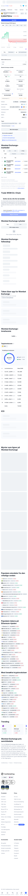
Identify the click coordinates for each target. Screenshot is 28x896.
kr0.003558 (11, 658)
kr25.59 (12, 695)
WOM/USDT (18, 168)
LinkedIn (16, 858)
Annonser (3, 799)
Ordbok (3, 853)
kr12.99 (9, 682)
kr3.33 (9, 639)
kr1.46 (9, 701)
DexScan (3, 814)
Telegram (16, 848)
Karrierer (16, 824)
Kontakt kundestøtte (6, 848)
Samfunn (16, 845)
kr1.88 (9, 699)
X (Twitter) (16, 843)
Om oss (16, 796)
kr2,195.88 (10, 716)
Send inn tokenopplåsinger (9, 137)
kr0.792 (10, 708)
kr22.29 (10, 656)
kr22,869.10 (11, 626)
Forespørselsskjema (6, 845)
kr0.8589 (8, 690)
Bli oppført (3, 843)
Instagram (16, 850)
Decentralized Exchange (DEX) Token (9, 123)
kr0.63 (8, 650)
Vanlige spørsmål (5, 850)
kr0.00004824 (11, 630)
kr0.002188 (12, 667)
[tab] (16, 52)
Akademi (3, 796)
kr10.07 (10, 645)
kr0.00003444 (11, 648)
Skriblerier (3, 832)
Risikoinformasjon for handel (13, 211)
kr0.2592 (9, 712)
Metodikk (16, 819)
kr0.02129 (13, 663)
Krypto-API (3, 811)
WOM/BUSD (18, 165)
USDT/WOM (17, 161)
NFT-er (2, 824)
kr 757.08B (6, 5)
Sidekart (3, 834)
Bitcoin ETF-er (4, 809)
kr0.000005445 (11, 661)
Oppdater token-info (8, 135)
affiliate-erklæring (21, 188)
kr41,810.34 (11, 635)
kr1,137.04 (10, 641)
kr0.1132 (11, 677)
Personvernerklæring (19, 801)
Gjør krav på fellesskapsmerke (10, 140)
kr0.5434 (13, 643)
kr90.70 (11, 628)
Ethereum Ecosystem (6, 125)
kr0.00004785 (11, 710)
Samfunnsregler (17, 814)
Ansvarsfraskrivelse (18, 816)
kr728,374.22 (10, 675)
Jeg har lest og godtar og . (14, 211)
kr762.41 (11, 688)
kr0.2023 (12, 680)
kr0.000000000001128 (13, 665)
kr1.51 (9, 654)
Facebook (16, 853)
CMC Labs (3, 801)
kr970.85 (9, 686)
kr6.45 (12, 652)
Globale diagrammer (6, 822)
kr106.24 (10, 697)
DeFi (20, 123)
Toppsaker (3, 806)
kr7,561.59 (9, 693)
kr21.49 (9, 706)
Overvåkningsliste (5, 829)
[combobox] (14, 55)
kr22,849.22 (11, 684)
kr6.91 (8, 703)
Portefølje (3, 827)
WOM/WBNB (18, 172)
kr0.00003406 (11, 714)
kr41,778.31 (11, 632)
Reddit (15, 855)
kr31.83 (9, 637)
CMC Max (3, 804)
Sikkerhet (16, 822)
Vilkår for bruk (17, 799)
